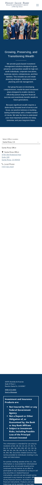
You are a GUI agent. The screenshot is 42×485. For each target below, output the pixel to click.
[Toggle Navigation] (37, 5)
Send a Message (11, 392)
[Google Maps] (21, 180)
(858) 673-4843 (10, 390)
